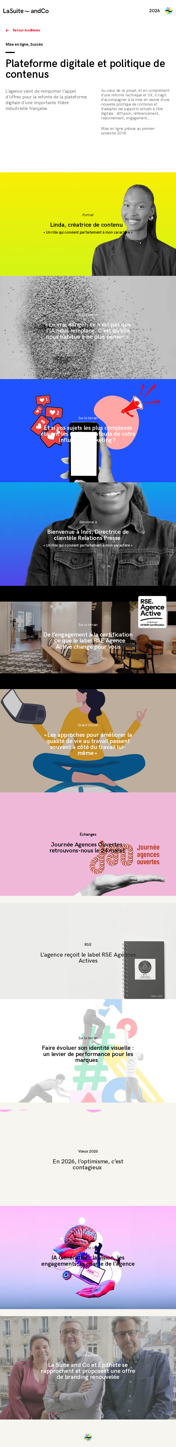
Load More (88, 1437)
